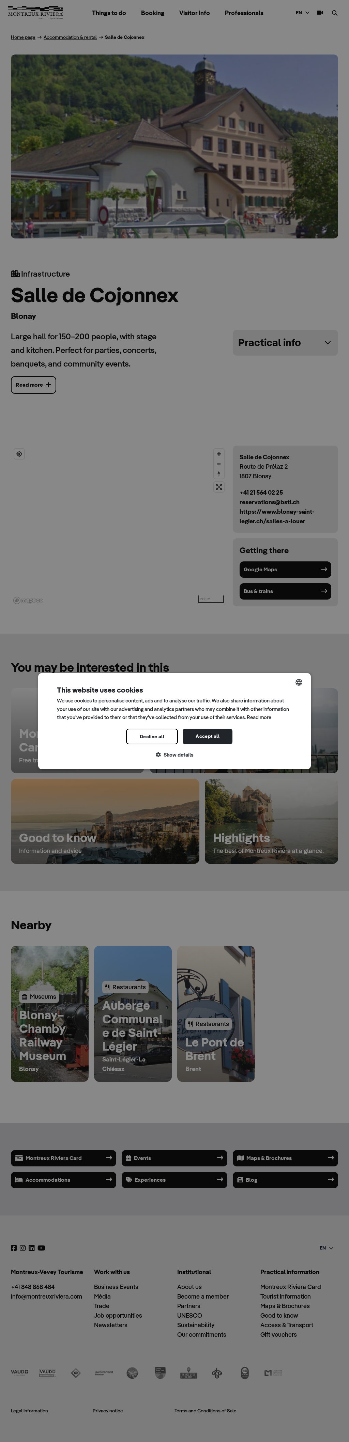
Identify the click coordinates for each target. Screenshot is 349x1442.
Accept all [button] (207, 736)
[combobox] (298, 682)
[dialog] (174, 721)
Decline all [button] (152, 736)
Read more (259, 717)
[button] (174, 755)
